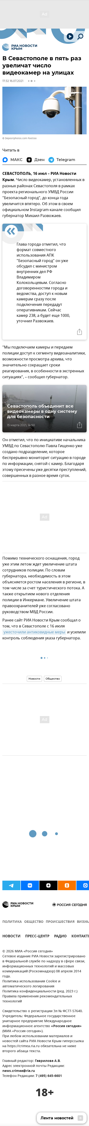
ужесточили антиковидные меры (34, 632)
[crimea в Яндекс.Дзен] (48, 885)
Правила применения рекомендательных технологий (37, 999)
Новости (34, 678)
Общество (53, 678)
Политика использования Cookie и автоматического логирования (31, 984)
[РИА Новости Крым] (19, 47)
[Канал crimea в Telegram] (11, 885)
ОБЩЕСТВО (33, 922)
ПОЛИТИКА (12, 922)
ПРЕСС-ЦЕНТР (37, 936)
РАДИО (60, 936)
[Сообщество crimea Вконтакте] (30, 885)
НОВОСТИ (11, 936)
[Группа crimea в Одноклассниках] (67, 885)
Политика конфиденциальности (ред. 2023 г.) (39, 991)
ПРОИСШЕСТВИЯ (60, 922)
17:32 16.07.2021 (12, 81)
